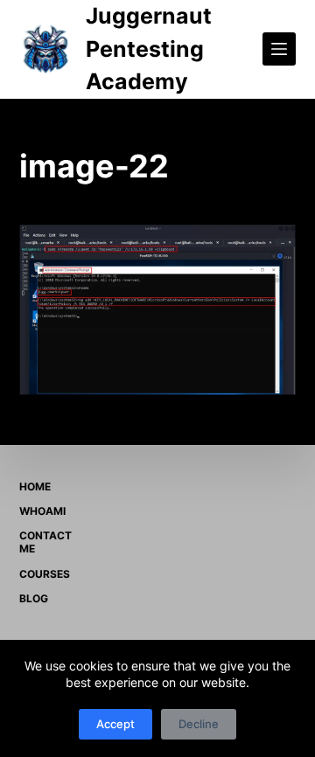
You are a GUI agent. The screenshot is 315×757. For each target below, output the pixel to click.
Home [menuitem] (35, 486)
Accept (115, 724)
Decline (198, 724)
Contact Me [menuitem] (45, 542)
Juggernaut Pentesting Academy (149, 48)
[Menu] (279, 49)
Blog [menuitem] (33, 598)
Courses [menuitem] (44, 573)
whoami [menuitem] (42, 510)
